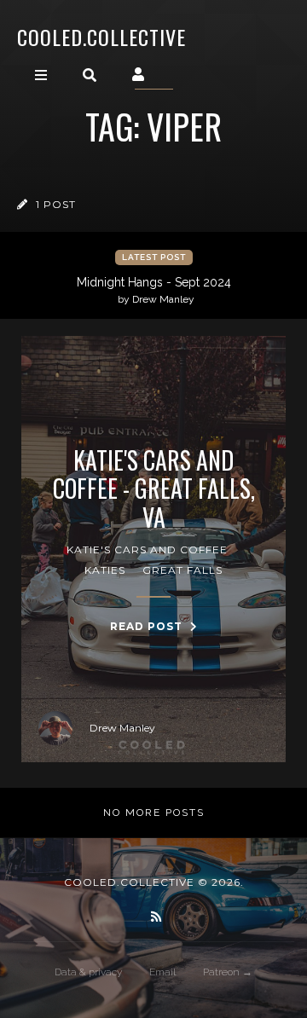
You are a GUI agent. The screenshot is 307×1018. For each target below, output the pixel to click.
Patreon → (227, 972)
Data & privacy (88, 972)
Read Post (148, 626)
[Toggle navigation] (41, 74)
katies (104, 570)
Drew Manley (122, 727)
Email (162, 972)
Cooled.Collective (101, 36)
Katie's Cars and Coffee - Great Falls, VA (154, 489)
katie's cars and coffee (147, 549)
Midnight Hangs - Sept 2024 (154, 290)
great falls (182, 570)
